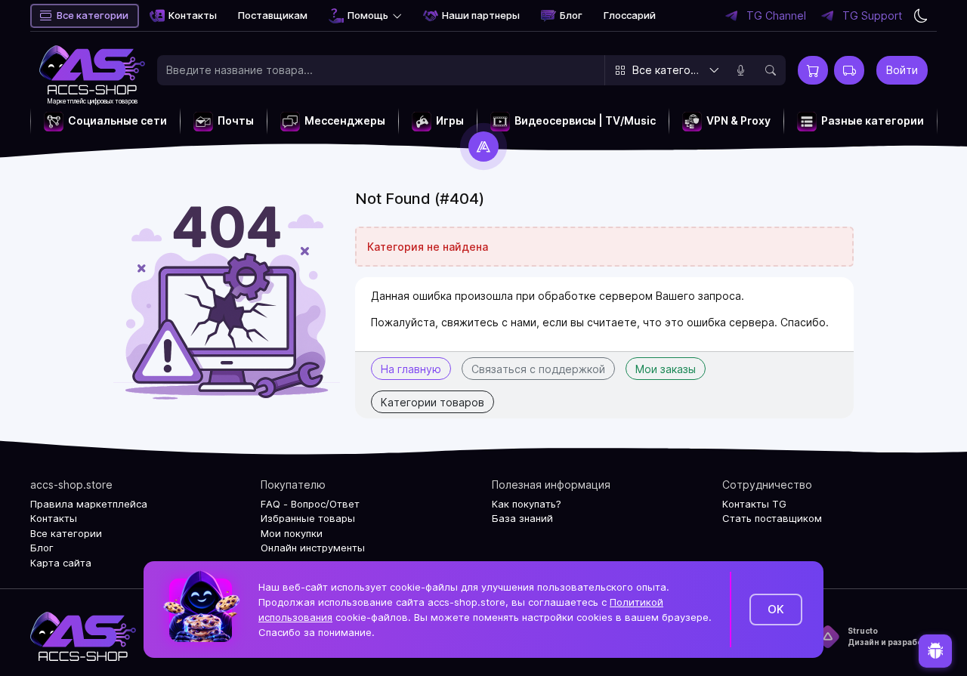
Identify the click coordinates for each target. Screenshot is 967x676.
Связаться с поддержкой (538, 369)
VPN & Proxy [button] (738, 120)
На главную (411, 369)
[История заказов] (849, 70)
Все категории (92, 15)
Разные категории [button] (872, 120)
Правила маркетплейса (88, 504)
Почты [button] (236, 120)
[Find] (770, 70)
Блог (571, 15)
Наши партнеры (481, 15)
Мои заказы (665, 369)
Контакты (192, 15)
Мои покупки (292, 533)
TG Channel (776, 16)
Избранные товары (308, 518)
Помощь (368, 15)
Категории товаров (432, 402)
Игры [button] (450, 120)
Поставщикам (272, 15)
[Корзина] (813, 70)
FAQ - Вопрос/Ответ (310, 504)
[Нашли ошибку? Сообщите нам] (935, 651)
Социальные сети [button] (117, 120)
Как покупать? (526, 504)
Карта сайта (60, 563)
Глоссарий (630, 15)
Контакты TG (754, 504)
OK (776, 609)
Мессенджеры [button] (344, 120)
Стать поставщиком (772, 518)
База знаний (522, 518)
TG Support (872, 16)
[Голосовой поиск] (740, 70)
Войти (902, 69)
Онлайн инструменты (313, 548)
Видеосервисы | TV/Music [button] (585, 120)
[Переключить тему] (921, 16)
